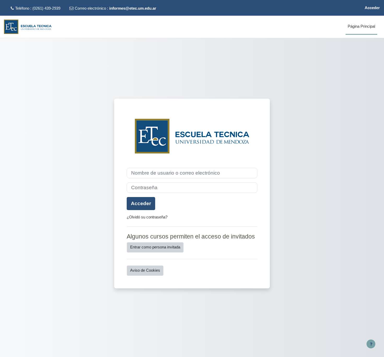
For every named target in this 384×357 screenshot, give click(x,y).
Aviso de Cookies (145, 270)
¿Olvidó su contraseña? (147, 217)
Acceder (372, 7)
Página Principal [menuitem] (361, 26)
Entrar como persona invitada (155, 247)
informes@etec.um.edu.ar (132, 8)
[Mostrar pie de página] (371, 344)
